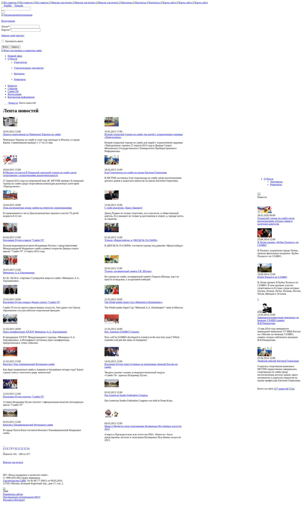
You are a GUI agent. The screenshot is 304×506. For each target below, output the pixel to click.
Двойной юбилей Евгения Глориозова (278, 361)
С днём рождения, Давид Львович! (123, 207)
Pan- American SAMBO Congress (121, 331)
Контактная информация (21, 97)
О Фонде (12, 58)
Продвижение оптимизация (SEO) (21, 497)
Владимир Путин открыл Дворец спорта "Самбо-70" (31, 302)
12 (22, 448)
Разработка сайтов (13, 494)
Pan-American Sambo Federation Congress (126, 395)
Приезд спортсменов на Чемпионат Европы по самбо (32, 134)
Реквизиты (20, 79)
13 (25, 448)
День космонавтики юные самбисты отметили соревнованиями (37, 207)
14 (28, 448)
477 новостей (281, 388)
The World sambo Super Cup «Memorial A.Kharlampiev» (133, 302)
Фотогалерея (14, 94)
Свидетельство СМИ (14, 480)
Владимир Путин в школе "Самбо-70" (23, 240)
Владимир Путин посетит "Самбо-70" (23, 396)
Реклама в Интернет (14, 500)
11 (19, 448)
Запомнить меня (14, 41)
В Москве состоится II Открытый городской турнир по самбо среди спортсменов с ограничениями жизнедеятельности (39, 174)
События (12, 88)
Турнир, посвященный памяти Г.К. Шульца (127, 271)
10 (15, 448)
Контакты (19, 73)
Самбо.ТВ (13, 91)
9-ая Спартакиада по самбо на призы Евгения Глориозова (135, 172)
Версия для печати (13, 462)
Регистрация (8, 21)
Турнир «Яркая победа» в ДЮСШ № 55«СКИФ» (131, 240)
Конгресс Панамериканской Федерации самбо (28, 424)
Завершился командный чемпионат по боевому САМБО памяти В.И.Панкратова (278, 320)
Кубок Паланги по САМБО (272, 277)
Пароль (5, 29)
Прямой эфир (15, 56)
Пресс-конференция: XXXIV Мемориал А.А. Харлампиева (35, 331)
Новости (12, 85)
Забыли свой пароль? (12, 35)
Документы (276, 181)
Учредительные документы (29, 68)
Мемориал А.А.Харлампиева (19, 272)
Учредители (20, 62)
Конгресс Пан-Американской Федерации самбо (29, 364)
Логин (5, 26)
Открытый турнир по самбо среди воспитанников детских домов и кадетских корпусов (275, 221)
